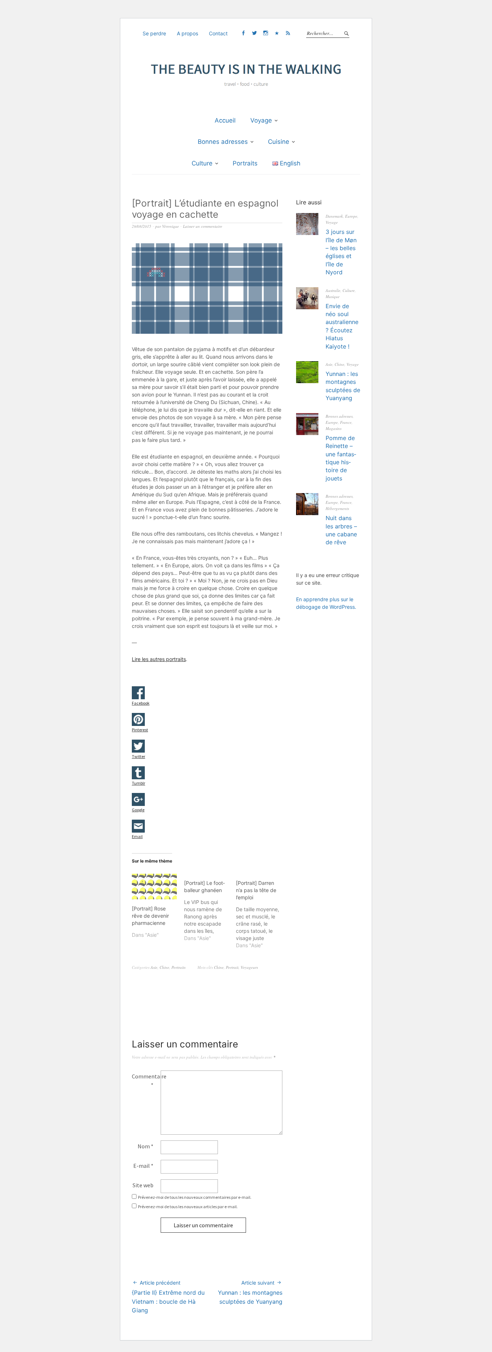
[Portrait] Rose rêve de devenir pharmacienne (150, 915)
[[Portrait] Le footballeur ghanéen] (210, 908)
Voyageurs (249, 967)
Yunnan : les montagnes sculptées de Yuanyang (250, 1292)
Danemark (334, 216)
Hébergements (337, 508)
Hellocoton (276, 33)
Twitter (254, 33)
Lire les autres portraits (159, 659)
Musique (333, 296)
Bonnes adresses (223, 141)
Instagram (265, 33)
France (346, 422)
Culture (202, 163)
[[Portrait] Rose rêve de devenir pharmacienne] (154, 886)
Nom (145, 1146)
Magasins (333, 428)
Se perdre (154, 33)
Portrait (232, 967)
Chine (164, 967)
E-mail (143, 1165)
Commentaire (146, 1081)
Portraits (245, 163)
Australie (333, 290)
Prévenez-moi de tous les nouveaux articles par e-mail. (188, 1206)
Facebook (243, 33)
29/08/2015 (141, 226)
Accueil (225, 120)
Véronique (170, 226)
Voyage (261, 120)
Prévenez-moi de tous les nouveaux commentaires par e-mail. (194, 1197)
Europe (351, 216)
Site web (143, 1185)
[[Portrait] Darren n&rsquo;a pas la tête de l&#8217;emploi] (262, 911)
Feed (287, 33)
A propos (187, 33)
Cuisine (278, 141)
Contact (218, 33)
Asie (154, 967)
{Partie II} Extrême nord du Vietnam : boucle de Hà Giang (168, 1297)
